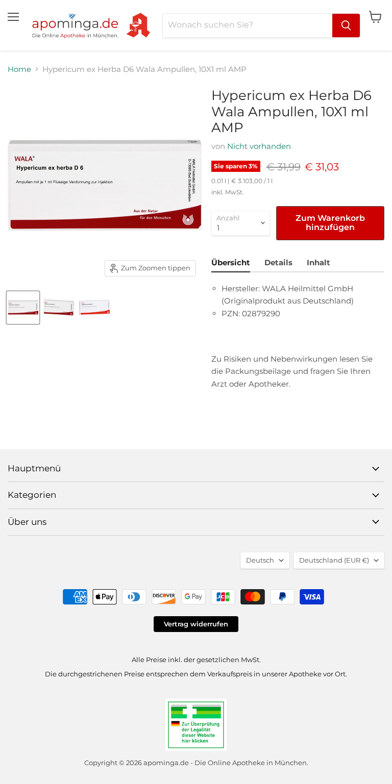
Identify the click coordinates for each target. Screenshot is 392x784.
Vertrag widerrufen (196, 624)
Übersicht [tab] (230, 262)
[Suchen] (346, 25)
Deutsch (260, 560)
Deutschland (334, 560)
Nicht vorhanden (259, 146)
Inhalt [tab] (318, 262)
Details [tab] (278, 262)
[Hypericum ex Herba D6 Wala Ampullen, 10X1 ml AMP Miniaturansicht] (23, 307)
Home (19, 69)
